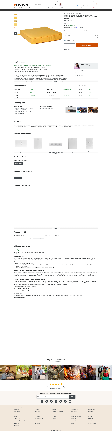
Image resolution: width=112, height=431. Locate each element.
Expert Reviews (74, 411)
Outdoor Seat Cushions (49, 11)
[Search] (55, 4)
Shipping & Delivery (18, 414)
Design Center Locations (73, 1)
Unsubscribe (16, 425)
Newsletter (37, 423)
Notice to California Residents (20, 421)
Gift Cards (81, 1)
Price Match (37, 411)
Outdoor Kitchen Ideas (76, 416)
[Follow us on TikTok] (65, 401)
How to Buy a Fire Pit (19, 113)
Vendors (54, 418)
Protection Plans (38, 416)
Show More (56, 81)
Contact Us (16, 409)
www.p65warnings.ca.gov (38, 238)
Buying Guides (74, 414)
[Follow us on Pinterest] (60, 401)
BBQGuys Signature (68, 20)
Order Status (17, 411)
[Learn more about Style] (97, 38)
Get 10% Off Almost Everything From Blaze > (56, 9)
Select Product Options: (69, 33)
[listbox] (15, 21)
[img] (39, 35)
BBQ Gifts (90, 421)
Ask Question (18, 177)
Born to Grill (73, 421)
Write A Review (18, 163)
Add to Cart (87, 45)
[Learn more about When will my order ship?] (86, 30)
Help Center (16, 423)
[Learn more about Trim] (17, 95)
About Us (54, 409)
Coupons (90, 416)
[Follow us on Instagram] (56, 401)
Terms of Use (17, 418)
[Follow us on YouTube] (51, 401)
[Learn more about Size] (97, 35)
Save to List (67, 49)
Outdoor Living (20, 11)
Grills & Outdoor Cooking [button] (19, 7)
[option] (15, 15)
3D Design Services (39, 414)
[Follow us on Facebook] (42, 401)
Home (15, 11)
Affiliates (54, 416)
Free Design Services (58, 1)
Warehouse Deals (92, 414)
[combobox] (80, 35)
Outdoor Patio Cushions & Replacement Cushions (34, 11)
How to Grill (73, 418)
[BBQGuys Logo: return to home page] (23, 4)
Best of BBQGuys (74, 409)
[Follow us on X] (46, 401)
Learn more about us (55, 361)
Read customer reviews (55, 388)
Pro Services (65, 1)
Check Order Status (87, 1)
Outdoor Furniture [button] (42, 7)
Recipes (72, 423)
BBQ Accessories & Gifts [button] (66, 7)
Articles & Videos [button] (84, 7)
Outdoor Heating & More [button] (53, 7)
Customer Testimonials (57, 421)
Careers (54, 414)
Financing (37, 409)
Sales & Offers (91, 409)
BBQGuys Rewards (39, 418)
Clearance (90, 411)
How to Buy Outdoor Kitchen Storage (23, 111)
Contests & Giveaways (93, 423)
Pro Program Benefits (39, 421)
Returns (15, 416)
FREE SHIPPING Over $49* (20, 1)
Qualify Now (80, 27)
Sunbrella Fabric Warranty (47, 108)
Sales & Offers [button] (94, 7)
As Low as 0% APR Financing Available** (45, 1)
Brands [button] (76, 7)
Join (72, 396)
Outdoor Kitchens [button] (31, 7)
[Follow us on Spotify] (70, 401)
